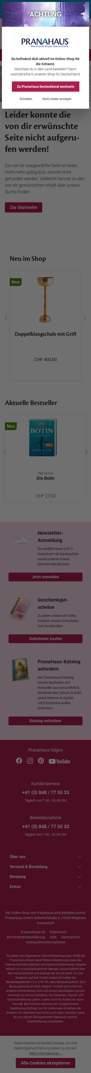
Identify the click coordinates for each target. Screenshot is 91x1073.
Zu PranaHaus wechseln (45, 87)
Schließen (26, 99)
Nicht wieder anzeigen (56, 99)
